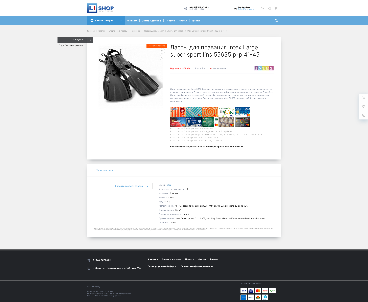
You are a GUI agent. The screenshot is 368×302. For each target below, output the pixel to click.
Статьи (183, 20)
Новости (170, 20)
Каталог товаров (104, 20)
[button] (199, 7)
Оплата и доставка (151, 20)
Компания (132, 20)
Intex (169, 185)
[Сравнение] (269, 8)
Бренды (196, 20)
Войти (240, 9)
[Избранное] (262, 8)
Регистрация (249, 9)
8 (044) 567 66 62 (102, 260)
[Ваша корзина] (276, 8)
